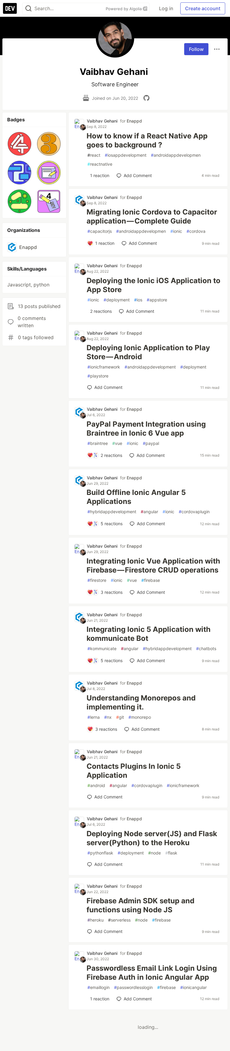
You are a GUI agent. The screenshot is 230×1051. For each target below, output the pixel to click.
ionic (176, 231)
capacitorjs (99, 231)
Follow (196, 49)
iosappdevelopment (125, 155)
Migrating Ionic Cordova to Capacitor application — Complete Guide (152, 216)
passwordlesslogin (133, 987)
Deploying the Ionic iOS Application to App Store (153, 285)
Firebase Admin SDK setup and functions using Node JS (140, 905)
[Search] (28, 8)
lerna (93, 717)
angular (149, 511)
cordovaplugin (194, 511)
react (93, 155)
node (154, 852)
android (96, 785)
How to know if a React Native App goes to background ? (147, 140)
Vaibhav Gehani (102, 120)
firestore (96, 580)
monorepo (139, 717)
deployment (117, 299)
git (120, 717)
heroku (95, 919)
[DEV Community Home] (9, 8)
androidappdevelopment (150, 366)
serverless (119, 919)
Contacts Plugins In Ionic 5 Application (134, 771)
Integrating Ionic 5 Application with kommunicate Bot (149, 634)
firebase (150, 580)
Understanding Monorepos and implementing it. (141, 702)
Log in (166, 8)
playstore (97, 375)
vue (117, 443)
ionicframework (103, 366)
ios (138, 299)
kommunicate (101, 648)
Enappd (134, 120)
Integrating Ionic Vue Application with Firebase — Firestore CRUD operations (153, 565)
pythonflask (100, 852)
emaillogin (98, 987)
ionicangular (193, 987)
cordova (196, 231)
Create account (202, 8)
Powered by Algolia (124, 8)
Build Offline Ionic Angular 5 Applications (136, 497)
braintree (97, 443)
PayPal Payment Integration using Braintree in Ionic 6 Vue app (146, 428)
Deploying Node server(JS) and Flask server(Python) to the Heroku (152, 838)
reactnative (99, 164)
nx (108, 717)
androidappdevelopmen (176, 155)
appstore (157, 299)
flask (171, 852)
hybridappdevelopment (111, 511)
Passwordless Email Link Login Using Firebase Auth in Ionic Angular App (152, 972)
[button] (19, 144)
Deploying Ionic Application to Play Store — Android (148, 352)
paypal (151, 443)
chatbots (206, 648)
